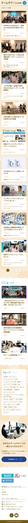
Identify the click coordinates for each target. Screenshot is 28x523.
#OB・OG (22, 387)
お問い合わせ (5, 494)
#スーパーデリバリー (14, 401)
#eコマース (6, 401)
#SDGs (20, 401)
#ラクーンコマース (19, 206)
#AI (17, 387)
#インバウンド (6, 381)
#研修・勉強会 (14, 35)
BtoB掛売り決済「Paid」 (10, 504)
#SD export (6, 399)
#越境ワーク (12, 399)
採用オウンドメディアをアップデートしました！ (14, 145)
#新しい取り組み (7, 35)
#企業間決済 (16, 389)
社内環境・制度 (8, 358)
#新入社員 (13, 65)
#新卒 (17, 65)
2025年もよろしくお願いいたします (14, 172)
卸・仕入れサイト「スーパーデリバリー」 (14, 501)
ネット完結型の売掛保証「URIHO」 (12, 509)
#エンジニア (6, 412)
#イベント (20, 35)
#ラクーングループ (12, 179)
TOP (3, 489)
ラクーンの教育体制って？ (13, 355)
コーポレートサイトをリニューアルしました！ (14, 199)
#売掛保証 (10, 407)
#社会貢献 (6, 376)
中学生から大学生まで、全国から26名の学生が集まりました (14, 27)
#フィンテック (6, 409)
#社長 (18, 179)
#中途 (19, 384)
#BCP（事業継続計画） (8, 389)
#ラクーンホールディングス (14, 96)
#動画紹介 (6, 179)
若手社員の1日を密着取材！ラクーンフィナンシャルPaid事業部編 (14, 330)
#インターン (6, 97)
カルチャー (7, 33)
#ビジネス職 (13, 381)
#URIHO (15, 407)
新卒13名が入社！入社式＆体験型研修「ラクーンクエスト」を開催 (14, 57)
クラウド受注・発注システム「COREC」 (14, 506)
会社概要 (4, 492)
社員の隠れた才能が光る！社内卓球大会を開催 (14, 118)
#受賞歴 (5, 407)
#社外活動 (14, 384)
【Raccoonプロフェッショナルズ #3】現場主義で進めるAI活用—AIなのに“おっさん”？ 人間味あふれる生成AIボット (14, 303)
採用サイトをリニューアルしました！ (14, 255)
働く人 (6, 308)
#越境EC (18, 404)
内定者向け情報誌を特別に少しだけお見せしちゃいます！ (14, 228)
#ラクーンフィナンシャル (9, 206)
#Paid (5, 404)
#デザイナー (18, 409)
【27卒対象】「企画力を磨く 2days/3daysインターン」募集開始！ (14, 88)
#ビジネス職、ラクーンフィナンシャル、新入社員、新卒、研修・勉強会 (14, 395)
